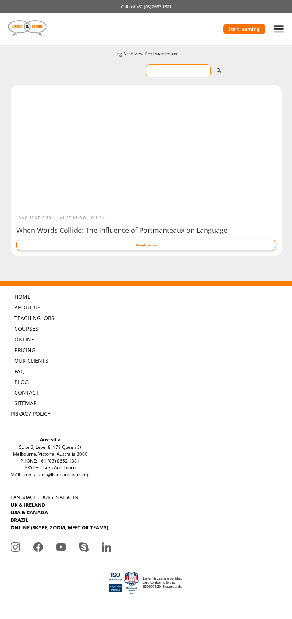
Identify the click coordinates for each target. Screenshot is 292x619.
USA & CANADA (29, 512)
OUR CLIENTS (31, 360)
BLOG (21, 381)
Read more (146, 245)
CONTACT (26, 392)
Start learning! (244, 29)
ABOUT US (27, 307)
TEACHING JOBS (34, 318)
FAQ (19, 371)
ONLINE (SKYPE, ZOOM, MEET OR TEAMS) (59, 527)
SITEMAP (25, 403)
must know (72, 217)
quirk (98, 217)
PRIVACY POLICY (31, 413)
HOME (22, 296)
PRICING (24, 350)
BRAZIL (19, 519)
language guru (35, 217)
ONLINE (24, 339)
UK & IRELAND (28, 504)
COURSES (26, 328)
